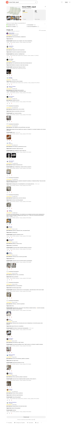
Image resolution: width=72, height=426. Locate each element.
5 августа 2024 (14, 340)
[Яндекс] (7, 2)
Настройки (31, 422)
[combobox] (21, 2)
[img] (9, 35)
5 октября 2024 (14, 88)
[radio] (7, 44)
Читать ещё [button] (18, 132)
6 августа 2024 (14, 375)
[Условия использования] (44, 23)
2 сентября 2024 (14, 212)
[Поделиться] (45, 6)
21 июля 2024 (14, 404)
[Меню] (70, 2)
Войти (66, 2)
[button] (9, 18)
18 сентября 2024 (15, 35)
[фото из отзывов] (9, 72)
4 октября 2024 (14, 98)
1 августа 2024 (14, 321)
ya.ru (38, 422)
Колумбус (10, 422)
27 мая (13, 48)
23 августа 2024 (14, 255)
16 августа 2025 (14, 79)
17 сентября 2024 (15, 163)
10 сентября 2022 (15, 391)
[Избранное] (62, 2)
